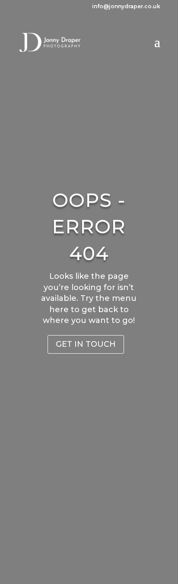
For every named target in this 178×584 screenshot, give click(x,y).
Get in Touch (86, 344)
